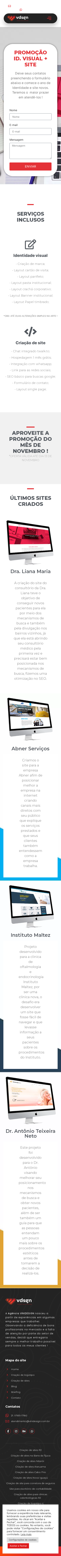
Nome (13, 110)
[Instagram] (16, 1431)
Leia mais (26, 1534)
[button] (49, 18)
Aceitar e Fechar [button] (18, 1545)
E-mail (13, 125)
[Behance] (24, 1431)
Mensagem (16, 139)
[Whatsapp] (32, 1431)
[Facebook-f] (8, 1431)
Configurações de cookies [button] (22, 1539)
